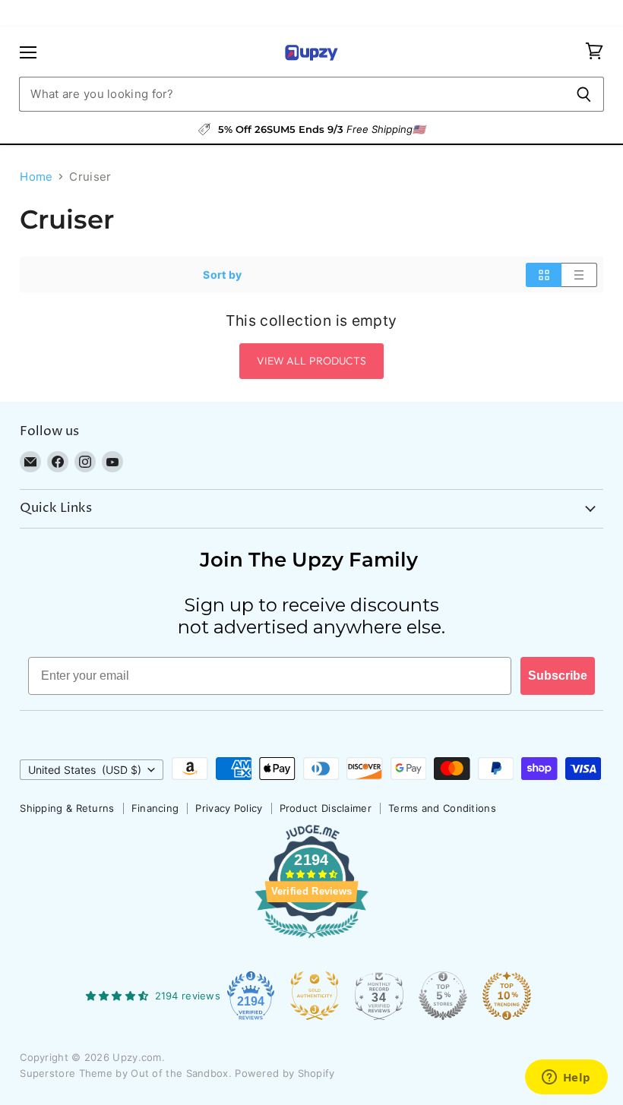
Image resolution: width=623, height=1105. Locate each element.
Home (36, 176)
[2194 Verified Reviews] (311, 941)
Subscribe (557, 675)
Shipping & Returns (67, 808)
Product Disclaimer (326, 808)
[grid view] (543, 275)
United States (84, 769)
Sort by (222, 275)
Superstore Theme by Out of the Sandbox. (126, 1073)
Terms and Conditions (442, 808)
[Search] (584, 94)
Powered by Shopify (284, 1073)
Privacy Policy (228, 808)
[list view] (579, 275)
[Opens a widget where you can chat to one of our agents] (566, 1078)
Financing (155, 808)
